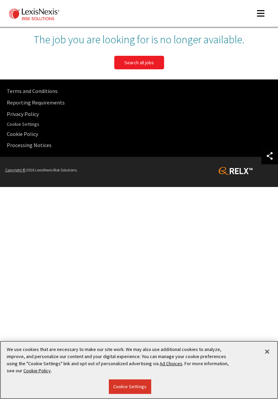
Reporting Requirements (36, 102)
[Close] (267, 351)
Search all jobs (139, 63)
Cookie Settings (129, 386)
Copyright (15, 169)
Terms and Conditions (32, 91)
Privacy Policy (23, 114)
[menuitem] (141, 91)
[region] (139, 370)
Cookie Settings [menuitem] (23, 124)
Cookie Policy (22, 134)
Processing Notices (29, 145)
